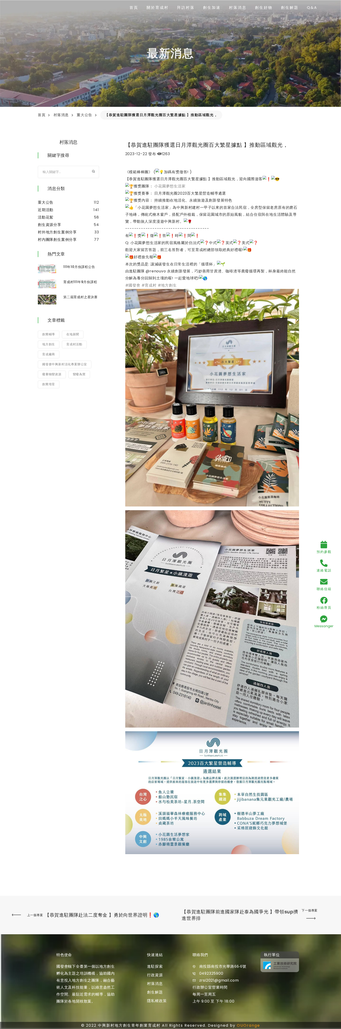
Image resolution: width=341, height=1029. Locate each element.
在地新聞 (72, 334)
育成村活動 (74, 344)
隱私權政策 (157, 1000)
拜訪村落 (186, 7)
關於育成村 (158, 7)
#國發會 (132, 285)
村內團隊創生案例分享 (57, 239)
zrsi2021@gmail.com (219, 980)
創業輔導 (48, 334)
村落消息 (238, 7)
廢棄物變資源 (51, 374)
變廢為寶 (79, 374)
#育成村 (149, 285)
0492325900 (211, 973)
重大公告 (84, 114)
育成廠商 (48, 354)
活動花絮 (45, 217)
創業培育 (48, 384)
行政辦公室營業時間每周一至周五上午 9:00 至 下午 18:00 (213, 994)
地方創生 (48, 344)
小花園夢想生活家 (169, 186)
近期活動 (45, 209)
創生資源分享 (49, 224)
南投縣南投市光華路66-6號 (222, 966)
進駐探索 (155, 966)
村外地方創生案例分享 (57, 232)
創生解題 (290, 7)
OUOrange (248, 1025)
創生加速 (212, 7)
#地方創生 (167, 285)
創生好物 (264, 7)
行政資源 (155, 975)
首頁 (133, 7)
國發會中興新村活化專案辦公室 (64, 364)
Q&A (312, 7)
